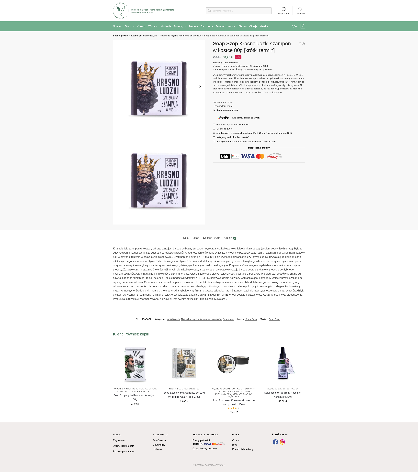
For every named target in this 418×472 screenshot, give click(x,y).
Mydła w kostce (135, 389)
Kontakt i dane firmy (243, 449)
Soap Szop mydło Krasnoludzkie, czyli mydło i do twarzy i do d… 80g (184, 394)
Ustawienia (159, 444)
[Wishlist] (152, 346)
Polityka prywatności (124, 451)
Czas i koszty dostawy (204, 448)
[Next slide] (200, 86)
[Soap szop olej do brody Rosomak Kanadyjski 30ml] (282, 363)
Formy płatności (201, 440)
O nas (235, 440)
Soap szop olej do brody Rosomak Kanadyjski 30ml (282, 394)
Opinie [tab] (229, 237)
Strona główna (120, 35)
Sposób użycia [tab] (211, 237)
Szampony (228, 319)
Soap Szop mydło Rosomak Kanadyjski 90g (135, 397)
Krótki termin (173, 319)
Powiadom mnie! (223, 106)
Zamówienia (159, 440)
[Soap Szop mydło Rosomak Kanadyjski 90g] (135, 363)
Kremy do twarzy (242, 391)
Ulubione (300, 13)
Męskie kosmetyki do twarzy (228, 389)
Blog (234, 444)
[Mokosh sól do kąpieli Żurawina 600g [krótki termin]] (303, 43)
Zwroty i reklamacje (123, 445)
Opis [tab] (186, 237)
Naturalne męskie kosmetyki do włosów (180, 35)
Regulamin (118, 440)
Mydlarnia (119, 389)
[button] (159, 86)
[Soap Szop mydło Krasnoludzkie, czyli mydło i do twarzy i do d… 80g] (184, 363)
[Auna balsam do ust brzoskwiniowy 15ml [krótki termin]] (300, 43)
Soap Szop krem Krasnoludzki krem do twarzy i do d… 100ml (233, 402)
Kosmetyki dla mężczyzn (144, 35)
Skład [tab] (195, 237)
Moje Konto (284, 13)
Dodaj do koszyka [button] (135, 411)
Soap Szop (251, 319)
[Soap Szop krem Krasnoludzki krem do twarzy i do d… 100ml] (233, 363)
